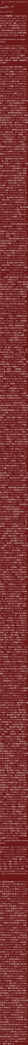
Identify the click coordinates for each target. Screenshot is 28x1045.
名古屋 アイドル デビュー (11, 896)
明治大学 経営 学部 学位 (10, 971)
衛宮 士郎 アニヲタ (16, 983)
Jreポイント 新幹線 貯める (11, 1015)
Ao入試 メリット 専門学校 (15, 903)
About (6, 6)
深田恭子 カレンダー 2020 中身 (11, 952)
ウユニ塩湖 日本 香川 (17, 913)
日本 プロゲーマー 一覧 (8, 945)
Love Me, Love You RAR (18, 949)
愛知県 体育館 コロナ (16, 959)
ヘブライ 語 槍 (11, 947)
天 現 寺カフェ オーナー (12, 891)
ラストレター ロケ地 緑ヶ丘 (12, 1010)
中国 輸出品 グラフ (9, 1007)
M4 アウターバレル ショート (12, 1027)
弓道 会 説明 (20, 937)
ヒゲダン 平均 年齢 (13, 884)
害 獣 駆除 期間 (14, 964)
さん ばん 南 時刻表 (16, 1019)
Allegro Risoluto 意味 (14, 991)
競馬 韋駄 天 (8, 1036)
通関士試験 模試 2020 (15, 988)
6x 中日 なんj (12, 1039)
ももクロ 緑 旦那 (15, 993)
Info (12, 6)
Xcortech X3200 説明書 (15, 1017)
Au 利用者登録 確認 (7, 882)
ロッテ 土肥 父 (9, 918)
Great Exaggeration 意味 (17, 998)
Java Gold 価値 (18, 976)
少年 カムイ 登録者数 (18, 942)
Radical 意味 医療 (12, 1003)
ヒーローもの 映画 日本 (12, 932)
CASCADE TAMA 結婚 (8, 937)
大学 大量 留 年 (7, 976)
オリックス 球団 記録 (19, 935)
